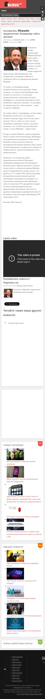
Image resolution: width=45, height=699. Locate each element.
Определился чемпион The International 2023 (24, 616)
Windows (21, 19)
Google (38, 19)
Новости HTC (16, 670)
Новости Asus (16, 678)
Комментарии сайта (16, 323)
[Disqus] (22, 355)
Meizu (10, 21)
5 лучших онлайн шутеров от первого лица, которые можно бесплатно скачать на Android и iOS (24, 534)
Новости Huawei (16, 665)
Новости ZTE (16, 675)
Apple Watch (25, 21)
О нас (18, 694)
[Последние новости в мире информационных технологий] (13, 4)
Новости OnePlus (17, 681)
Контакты (32, 694)
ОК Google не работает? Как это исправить (23, 517)
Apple (3, 19)
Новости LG (15, 659)
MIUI (15, 19)
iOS (27, 19)
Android (9, 19)
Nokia (32, 19)
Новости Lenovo (16, 662)
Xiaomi (3, 21)
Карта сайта (38, 694)
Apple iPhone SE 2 (8, 24)
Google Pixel (36, 21)
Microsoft (16, 21)
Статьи (22, 694)
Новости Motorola (17, 672)
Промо (27, 694)
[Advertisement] (22, 414)
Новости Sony (16, 667)
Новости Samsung (17, 656)
